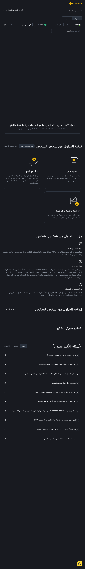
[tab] (78, 10)
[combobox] (73, 25)
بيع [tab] (67, 19)
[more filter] (5, 25)
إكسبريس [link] (78, 10)
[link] (40, 383)
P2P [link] (71, 10)
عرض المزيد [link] (9, 309)
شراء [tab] (77, 19)
